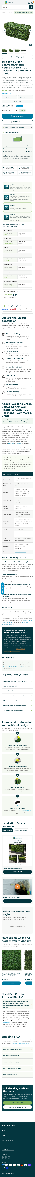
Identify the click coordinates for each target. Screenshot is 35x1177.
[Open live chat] (3, 1167)
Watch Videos (17, 901)
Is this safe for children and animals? (17, 705)
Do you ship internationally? (12, 1068)
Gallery (25, 422)
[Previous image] (4, 31)
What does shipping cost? (11, 1055)
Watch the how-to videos (11, 897)
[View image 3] (17, 51)
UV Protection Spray (15, 422)
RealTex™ (11, 443)
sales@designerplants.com (12, 651)
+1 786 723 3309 (20, 649)
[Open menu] (2, 2)
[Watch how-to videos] (17, 887)
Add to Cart (18, 116)
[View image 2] (11, 51)
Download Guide (17, 871)
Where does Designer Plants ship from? (17, 681)
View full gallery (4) (18, 57)
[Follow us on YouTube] (9, 1157)
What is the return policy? (17, 686)
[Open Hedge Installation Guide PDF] (17, 851)
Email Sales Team (17, 1102)
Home (3, 12)
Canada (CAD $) (7, 1149)
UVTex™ (19, 443)
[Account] (29, 3)
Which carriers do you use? (11, 1062)
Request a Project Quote (17, 1107)
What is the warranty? (17, 701)
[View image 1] (4, 51)
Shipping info (7, 93)
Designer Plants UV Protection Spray (13, 666)
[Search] (31, 7)
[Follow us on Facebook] (3, 1157)
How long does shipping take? (12, 1049)
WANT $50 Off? (2, 588)
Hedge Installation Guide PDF (13, 868)
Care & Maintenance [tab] (21, 830)
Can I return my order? (10, 1074)
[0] (32, 3)
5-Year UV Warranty (16, 420)
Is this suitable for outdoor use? (17, 691)
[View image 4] (23, 51)
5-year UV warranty (20, 552)
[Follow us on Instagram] (6, 1157)
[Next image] (30, 31)
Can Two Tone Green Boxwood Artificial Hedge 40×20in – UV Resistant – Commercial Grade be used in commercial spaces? (16, 1004)
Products (9, 12)
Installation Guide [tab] (6, 830)
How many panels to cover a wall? (17, 696)
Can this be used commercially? (17, 710)
